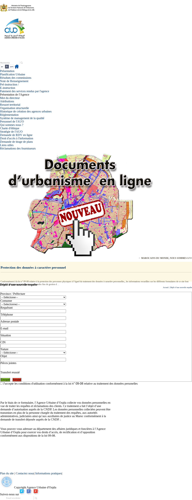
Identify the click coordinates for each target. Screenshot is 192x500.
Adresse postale (9, 321)
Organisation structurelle (14, 108)
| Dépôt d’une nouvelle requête (180, 287)
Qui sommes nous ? (11, 124)
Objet (3, 356)
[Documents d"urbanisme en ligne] (79, 255)
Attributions (7, 101)
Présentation (7, 71)
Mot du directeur (10, 98)
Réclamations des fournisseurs (18, 148)
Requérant (6, 307)
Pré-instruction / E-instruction (9, 86)
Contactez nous (25, 473)
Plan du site (7, 473)
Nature (4, 349)
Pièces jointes (8, 363)
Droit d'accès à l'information (16, 138)
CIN (3, 342)
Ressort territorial (10, 104)
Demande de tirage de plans (16, 141)
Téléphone (6, 314)
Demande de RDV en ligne (16, 135)
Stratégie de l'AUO (11, 131)
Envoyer (5, 379)
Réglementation (9, 114)
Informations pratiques (48, 473)
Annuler (17, 379)
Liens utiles (7, 145)
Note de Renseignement (14, 81)
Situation (5, 335)
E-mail (4, 328)
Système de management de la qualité (22, 118)
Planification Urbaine (12, 74)
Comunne (6, 300)
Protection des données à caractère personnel (33, 267)
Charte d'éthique (9, 128)
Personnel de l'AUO (12, 121)
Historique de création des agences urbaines (26, 111)
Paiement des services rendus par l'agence (24, 91)
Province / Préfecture (12, 293)
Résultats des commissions (15, 77)
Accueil (166, 287)
